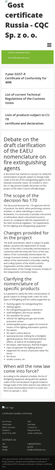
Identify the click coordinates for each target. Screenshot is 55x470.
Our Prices (6, 421)
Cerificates (7, 424)
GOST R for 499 (9, 433)
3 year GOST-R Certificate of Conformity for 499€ (25, 78)
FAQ (29, 421)
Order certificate (35, 433)
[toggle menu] (49, 45)
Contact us (32, 427)
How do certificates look (18, 52)
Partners (6, 430)
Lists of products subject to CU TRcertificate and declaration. (27, 119)
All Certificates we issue (18, 57)
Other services (8, 427)
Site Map (31, 424)
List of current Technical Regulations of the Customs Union (25, 99)
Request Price (34, 430)
